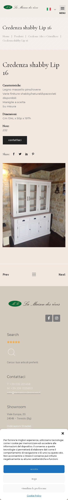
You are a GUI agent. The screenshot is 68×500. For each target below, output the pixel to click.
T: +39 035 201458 (18, 384)
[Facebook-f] (48, 318)
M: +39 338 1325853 (20, 388)
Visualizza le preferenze (34, 488)
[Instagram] (56, 318)
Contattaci (14, 140)
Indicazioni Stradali (19, 426)
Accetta (34, 469)
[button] (63, 433)
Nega (34, 478)
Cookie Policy (34, 495)
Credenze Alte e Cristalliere (43, 36)
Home (6, 36)
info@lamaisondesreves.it (23, 392)
